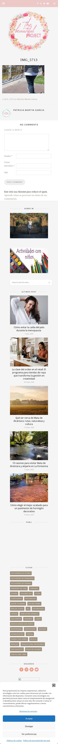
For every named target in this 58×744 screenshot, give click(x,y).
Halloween (16, 619)
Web (6, 173)
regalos (14, 644)
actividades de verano (21, 583)
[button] (53, 685)
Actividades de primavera (22, 578)
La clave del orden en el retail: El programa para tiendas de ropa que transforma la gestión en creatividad (29, 374)
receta (33, 639)
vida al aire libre (18, 654)
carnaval (34, 588)
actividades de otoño (21, 573)
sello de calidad (33, 649)
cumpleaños (16, 599)
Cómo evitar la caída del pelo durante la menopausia (29, 329)
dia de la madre (18, 604)
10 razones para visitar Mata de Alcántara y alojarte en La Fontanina (29, 464)
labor (38, 619)
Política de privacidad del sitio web (36, 740)
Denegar (29, 726)
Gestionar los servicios (28, 711)
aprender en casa (19, 588)
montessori (30, 629)
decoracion (30, 599)
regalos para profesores (33, 644)
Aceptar (29, 718)
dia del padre (34, 604)
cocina (14, 593)
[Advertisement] (29, 543)
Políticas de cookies (14, 740)
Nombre (8, 156)
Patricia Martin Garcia (27, 99)
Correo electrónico (9, 164)
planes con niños (19, 639)
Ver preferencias (29, 734)
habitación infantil (29, 614)
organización (17, 634)
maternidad (16, 629)
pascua (30, 634)
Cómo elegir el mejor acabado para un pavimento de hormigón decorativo (29, 508)
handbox (28, 619)
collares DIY (26, 593)
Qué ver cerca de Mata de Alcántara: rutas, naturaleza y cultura (29, 421)
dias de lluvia (17, 609)
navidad (42, 629)
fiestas (14, 614)
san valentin (17, 649)
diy (28, 609)
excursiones (38, 609)
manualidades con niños (22, 624)
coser (37, 593)
